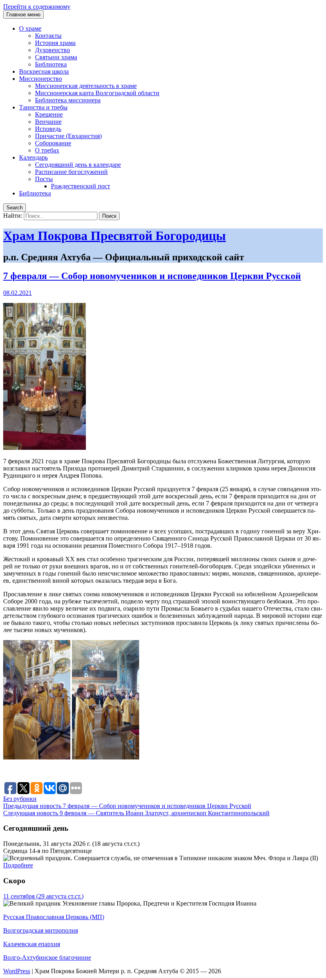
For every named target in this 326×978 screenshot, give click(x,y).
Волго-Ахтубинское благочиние (47, 957)
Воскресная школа (44, 71)
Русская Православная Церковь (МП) (53, 917)
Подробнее (18, 865)
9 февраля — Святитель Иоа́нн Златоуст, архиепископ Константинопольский (136, 813)
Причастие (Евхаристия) (68, 136)
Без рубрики (20, 798)
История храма (55, 42)
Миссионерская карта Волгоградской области (97, 93)
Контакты (48, 35)
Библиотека (51, 64)
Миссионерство (40, 78)
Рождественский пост (80, 186)
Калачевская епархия (31, 944)
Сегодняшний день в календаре (78, 164)
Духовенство (52, 50)
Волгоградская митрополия (40, 930)
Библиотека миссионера (68, 100)
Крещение (49, 114)
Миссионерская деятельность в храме (86, 85)
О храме (30, 28)
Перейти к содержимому (36, 6)
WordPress (16, 971)
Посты (44, 179)
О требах (47, 150)
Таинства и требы (43, 107)
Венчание (48, 121)
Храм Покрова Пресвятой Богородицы (114, 235)
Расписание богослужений (71, 171)
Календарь (33, 157)
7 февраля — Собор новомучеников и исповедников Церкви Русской (152, 276)
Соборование (53, 143)
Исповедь (48, 128)
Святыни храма (56, 57)
